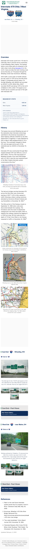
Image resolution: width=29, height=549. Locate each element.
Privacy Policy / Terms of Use (18, 544)
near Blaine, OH (8, 19)
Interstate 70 (19, 68)
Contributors (21, 545)
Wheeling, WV (19, 19)
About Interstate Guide (11, 545)
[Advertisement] (14, 39)
